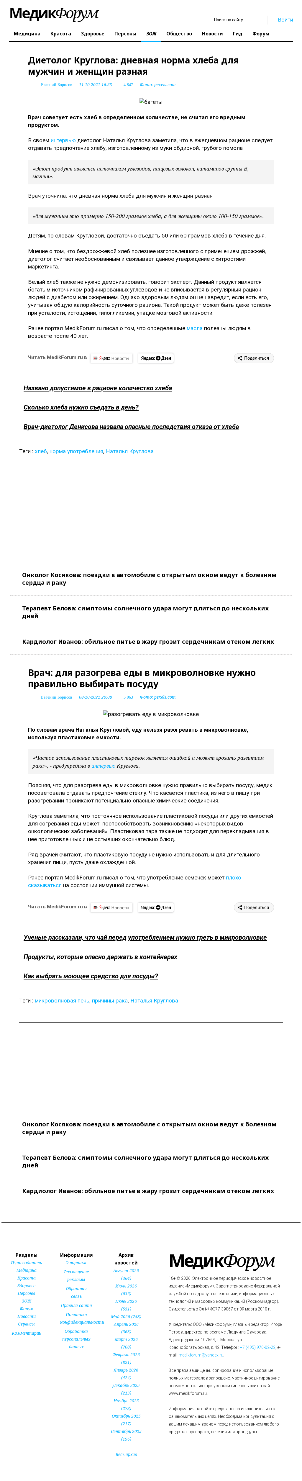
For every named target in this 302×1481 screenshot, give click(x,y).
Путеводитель (26, 1262)
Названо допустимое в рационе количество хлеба (98, 388)
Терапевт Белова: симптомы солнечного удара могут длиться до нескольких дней (145, 612)
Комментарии (26, 1333)
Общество (179, 33)
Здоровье (92, 33)
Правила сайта (76, 1305)
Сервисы (26, 1324)
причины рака (110, 1000)
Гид (237, 33)
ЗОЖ (151, 33)
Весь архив (126, 1454)
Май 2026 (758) (126, 1316)
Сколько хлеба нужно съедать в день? (81, 407)
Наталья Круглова (130, 451)
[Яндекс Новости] (111, 358)
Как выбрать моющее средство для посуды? (91, 976)
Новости (212, 33)
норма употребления (76, 451)
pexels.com (165, 84)
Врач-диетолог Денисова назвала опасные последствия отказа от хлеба (131, 426)
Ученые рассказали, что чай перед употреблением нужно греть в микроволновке (145, 937)
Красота (60, 33)
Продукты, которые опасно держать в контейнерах (100, 957)
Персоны (125, 33)
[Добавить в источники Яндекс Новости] (68, 1358)
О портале (76, 1262)
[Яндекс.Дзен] (156, 358)
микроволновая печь (62, 1000)
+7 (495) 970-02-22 (257, 1347)
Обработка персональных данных (76, 1338)
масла (195, 328)
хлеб (41, 451)
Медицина (27, 33)
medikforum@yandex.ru (200, 1355)
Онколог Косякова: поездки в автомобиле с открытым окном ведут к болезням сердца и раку (149, 578)
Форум (260, 33)
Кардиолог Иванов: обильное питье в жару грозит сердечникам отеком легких (148, 642)
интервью (63, 140)
